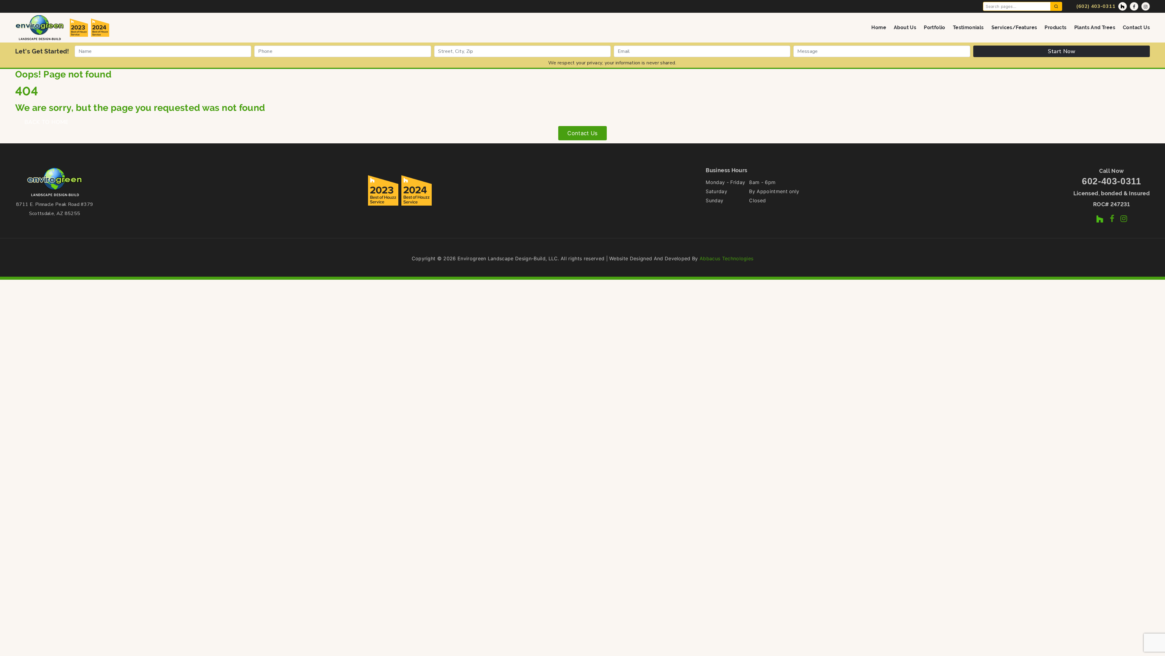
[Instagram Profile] (1145, 6)
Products (1055, 27)
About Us (905, 27)
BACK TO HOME (46, 122)
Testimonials (968, 27)
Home (878, 27)
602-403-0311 (1111, 181)
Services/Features (1014, 27)
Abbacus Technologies (726, 258)
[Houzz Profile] (1122, 6)
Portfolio (934, 27)
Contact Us (1136, 27)
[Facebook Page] (1134, 6)
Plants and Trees (1094, 27)
